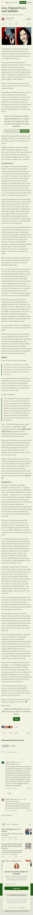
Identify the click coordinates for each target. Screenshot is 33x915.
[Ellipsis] (30, 762)
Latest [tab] (8, 824)
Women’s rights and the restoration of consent (12, 834)
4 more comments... (7, 815)
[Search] (30, 824)
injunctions (27, 672)
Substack (7, 911)
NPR (3, 147)
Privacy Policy (22, 902)
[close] (27, 864)
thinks (12, 70)
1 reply (9, 793)
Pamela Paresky (10, 18)
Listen (29, 19)
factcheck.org (20, 302)
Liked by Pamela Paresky (13, 764)
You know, (7, 365)
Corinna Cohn (9, 762)
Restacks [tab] (13, 746)
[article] (16, 834)
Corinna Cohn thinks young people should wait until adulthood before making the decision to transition (11, 851)
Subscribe (23, 2)
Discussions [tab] (15, 824)
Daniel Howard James (11, 799)
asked (19, 443)
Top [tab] (3, 824)
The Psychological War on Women (10, 830)
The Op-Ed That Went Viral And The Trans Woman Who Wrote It (11, 846)
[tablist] (9, 746)
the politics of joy (14, 109)
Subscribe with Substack (18, 895)
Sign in (29, 2)
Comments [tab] (5, 746)
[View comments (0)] (10, 857)
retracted (18, 216)
